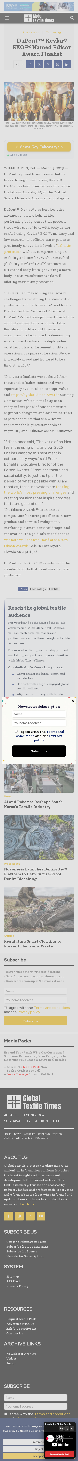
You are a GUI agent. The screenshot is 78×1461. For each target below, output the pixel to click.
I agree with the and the (40, 735)
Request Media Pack (60, 1454)
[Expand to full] (66, 1428)
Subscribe (39, 751)
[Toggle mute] (61, 1428)
